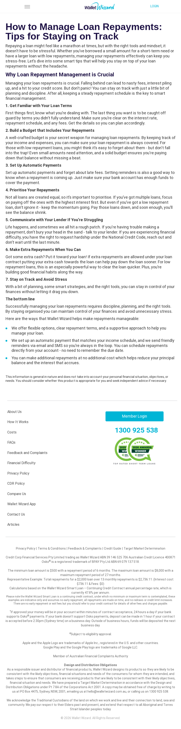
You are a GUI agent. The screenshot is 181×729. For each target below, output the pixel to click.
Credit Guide (112, 548)
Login (154, 6)
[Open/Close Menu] (28, 6)
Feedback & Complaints (85, 548)
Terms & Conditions (52, 548)
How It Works (17, 422)
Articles (13, 524)
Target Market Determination (144, 548)
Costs (12, 432)
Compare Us (16, 494)
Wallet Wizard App (21, 504)
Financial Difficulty (21, 463)
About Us (14, 412)
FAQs (11, 442)
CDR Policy (16, 483)
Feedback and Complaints (27, 453)
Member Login (134, 416)
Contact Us (16, 514)
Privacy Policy (18, 473)
